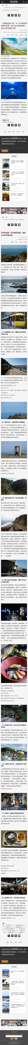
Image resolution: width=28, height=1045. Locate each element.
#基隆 (12, 242)
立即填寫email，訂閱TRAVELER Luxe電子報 (14, 1034)
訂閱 (5, 150)
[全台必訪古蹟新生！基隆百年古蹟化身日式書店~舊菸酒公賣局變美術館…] (14, 985)
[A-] (12, 19)
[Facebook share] (9, 15)
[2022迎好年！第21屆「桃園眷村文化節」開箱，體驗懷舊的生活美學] (14, 175)
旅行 (7, 5)
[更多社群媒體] (26, 2)
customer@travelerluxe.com (14, 1043)
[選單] (2, 2)
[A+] (15, 19)
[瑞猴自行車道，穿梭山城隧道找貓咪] (14, 973)
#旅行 (16, 35)
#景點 (20, 242)
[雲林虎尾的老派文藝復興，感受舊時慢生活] (14, 186)
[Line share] (19, 15)
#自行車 (21, 35)
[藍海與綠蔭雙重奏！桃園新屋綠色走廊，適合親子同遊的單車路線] (14, 996)
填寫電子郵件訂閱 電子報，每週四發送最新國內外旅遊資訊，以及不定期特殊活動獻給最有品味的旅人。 (13, 141)
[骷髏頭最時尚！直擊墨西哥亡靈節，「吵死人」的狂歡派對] (14, 196)
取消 (16, 1038)
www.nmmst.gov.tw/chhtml (8, 700)
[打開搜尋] (23, 2)
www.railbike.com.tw (8, 122)
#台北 (8, 35)
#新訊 (12, 35)
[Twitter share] (12, 15)
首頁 (3, 5)
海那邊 (4, 873)
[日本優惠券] (14, 210)
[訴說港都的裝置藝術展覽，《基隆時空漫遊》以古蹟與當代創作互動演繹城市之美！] (14, 1008)
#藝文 (26, 35)
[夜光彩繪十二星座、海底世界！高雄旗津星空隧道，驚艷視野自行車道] (14, 164)
